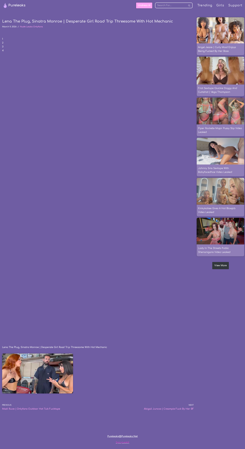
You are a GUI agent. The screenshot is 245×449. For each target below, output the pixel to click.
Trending (204, 5)
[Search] (189, 5)
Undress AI (144, 5)
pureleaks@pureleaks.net (122, 436)
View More (220, 265)
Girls (220, 5)
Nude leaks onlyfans (31, 27)
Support (235, 5)
